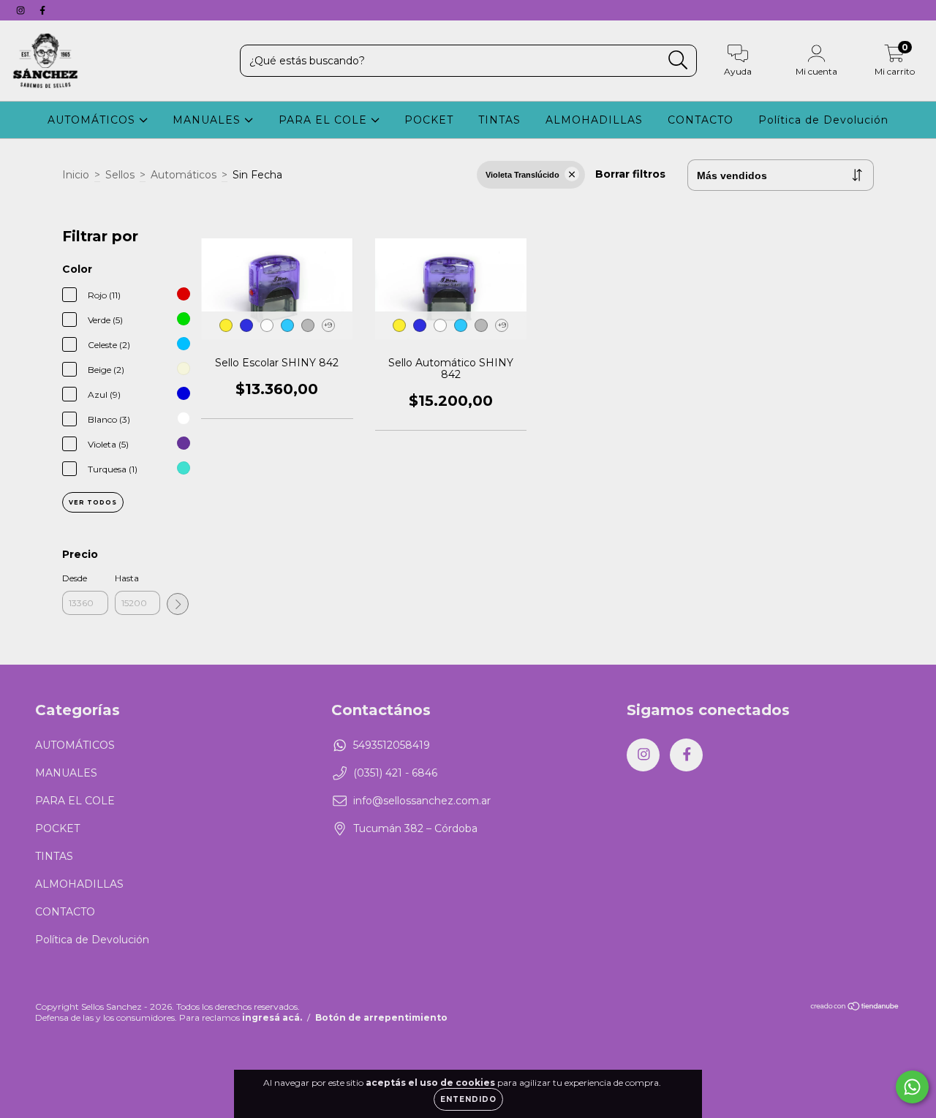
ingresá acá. (272, 1017)
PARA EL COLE (325, 119)
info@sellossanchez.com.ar (422, 800)
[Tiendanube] (855, 1007)
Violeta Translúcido (522, 174)
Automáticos (183, 174)
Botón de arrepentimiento (381, 1017)
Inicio (75, 174)
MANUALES (208, 119)
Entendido (468, 1099)
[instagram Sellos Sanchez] (22, 10)
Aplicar (178, 604)
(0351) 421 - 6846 (395, 772)
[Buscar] (678, 60)
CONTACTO (700, 119)
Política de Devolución (823, 119)
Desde (74, 578)
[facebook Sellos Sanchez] (42, 10)
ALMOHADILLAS (594, 119)
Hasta (127, 578)
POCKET (428, 119)
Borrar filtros (630, 174)
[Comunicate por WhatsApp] (912, 1086)
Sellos (120, 174)
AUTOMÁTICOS (93, 119)
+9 (328, 325)
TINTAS (499, 119)
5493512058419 (391, 745)
